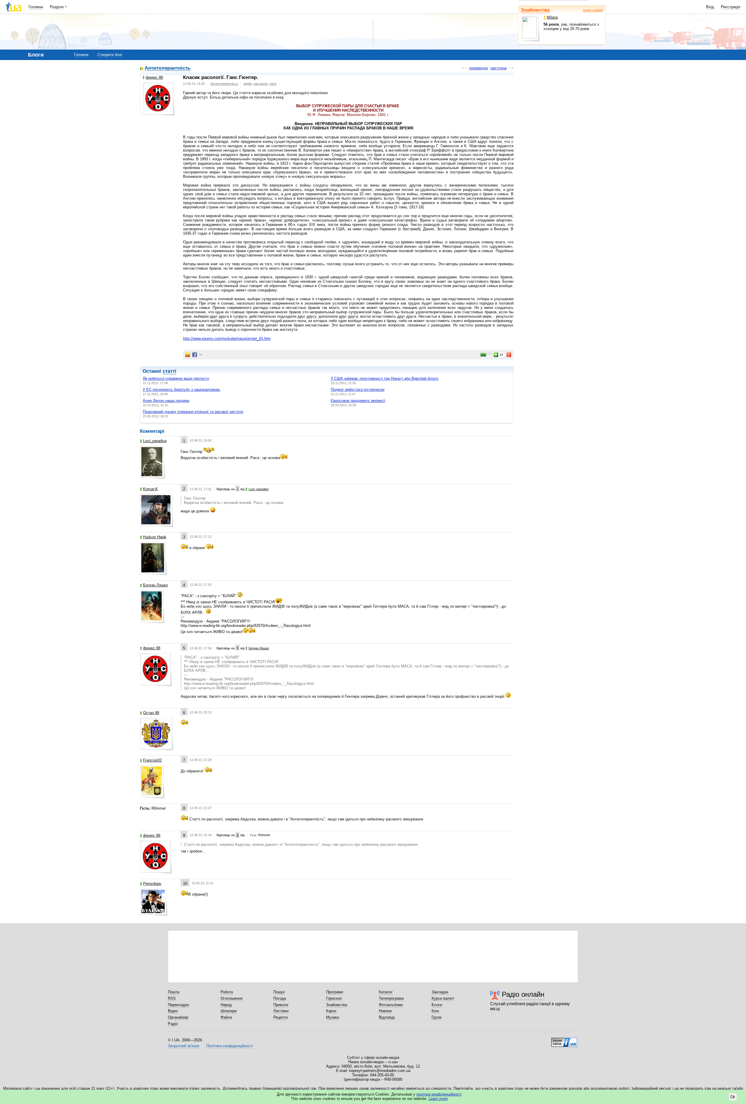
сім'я (272, 83)
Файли (226, 1017)
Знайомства (535, 10)
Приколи (280, 1005)
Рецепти (280, 1017)
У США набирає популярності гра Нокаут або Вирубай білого (384, 378)
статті (169, 371)
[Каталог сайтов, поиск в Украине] (564, 1040)
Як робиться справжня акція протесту (176, 378)
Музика (332, 1017)
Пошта (173, 992)
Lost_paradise (155, 441)
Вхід (710, 7)
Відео (173, 1011)
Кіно (435, 1011)
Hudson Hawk (154, 537)
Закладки (440, 992)
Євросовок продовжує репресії (358, 400)
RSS (172, 998)
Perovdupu (152, 883)
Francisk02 (152, 760)
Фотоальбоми (391, 1005)
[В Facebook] (194, 354)
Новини (385, 1011)
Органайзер (178, 1017)
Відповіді (387, 1017)
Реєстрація (730, 7)
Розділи (57, 7)
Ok (732, 1097)
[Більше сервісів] (200, 355)
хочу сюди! (593, 10)
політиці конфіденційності (439, 1094)
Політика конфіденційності (229, 1046)
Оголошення (231, 998)
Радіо (173, 1024)
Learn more (438, 1098)
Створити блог (109, 54)
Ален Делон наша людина (166, 400)
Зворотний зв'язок (183, 1046)
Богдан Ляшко (155, 585)
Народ (226, 1005)
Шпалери (229, 1011)
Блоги (437, 1005)
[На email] (187, 354)
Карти (331, 1011)
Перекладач (178, 1005)
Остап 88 (151, 713)
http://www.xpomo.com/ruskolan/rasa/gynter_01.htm (227, 338)
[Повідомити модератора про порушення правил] (509, 354)
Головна (36, 7)
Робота (227, 992)
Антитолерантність (167, 68)
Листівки (280, 1011)
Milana (552, 17)
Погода (279, 998)
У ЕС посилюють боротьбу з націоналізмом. (182, 389)
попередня (478, 68)
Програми (334, 992)
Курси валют (443, 998)
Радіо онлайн (523, 994)
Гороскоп (334, 998)
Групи (436, 1017)
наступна (498, 68)
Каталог (386, 992)
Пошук (279, 992)
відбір (248, 83)
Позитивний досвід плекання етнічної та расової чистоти (193, 411)
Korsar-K (150, 489)
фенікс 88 (154, 77)
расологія (261, 83)
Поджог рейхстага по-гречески (357, 389)
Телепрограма (391, 998)
